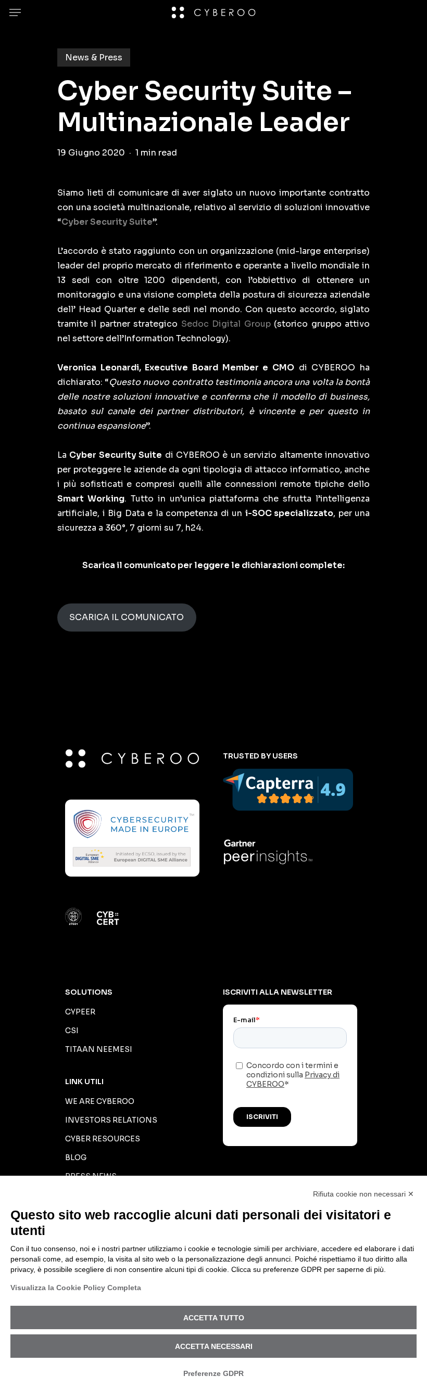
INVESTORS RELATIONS (111, 1120)
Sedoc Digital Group (226, 323)
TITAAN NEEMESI (98, 1049)
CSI (72, 1030)
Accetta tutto (213, 1318)
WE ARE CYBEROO (99, 1101)
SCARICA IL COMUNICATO (126, 617)
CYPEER (80, 1012)
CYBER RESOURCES (102, 1138)
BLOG (75, 1157)
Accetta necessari (214, 1346)
